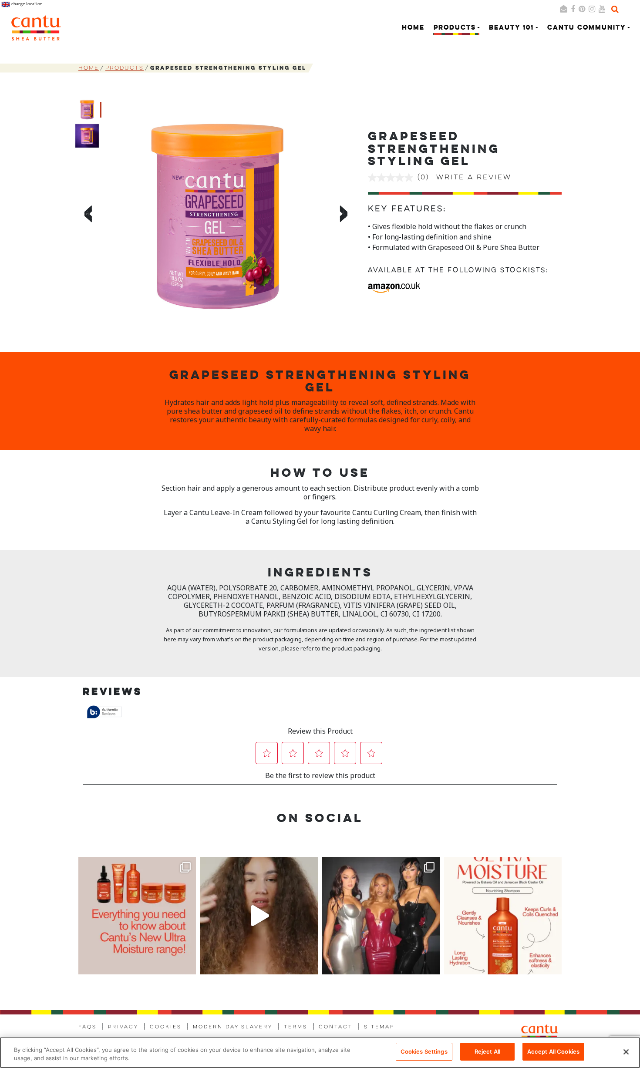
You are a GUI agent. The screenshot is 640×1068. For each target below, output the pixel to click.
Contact (336, 1027)
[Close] (626, 1051)
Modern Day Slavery (233, 1027)
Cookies (166, 1027)
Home (413, 28)
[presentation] (86, 215)
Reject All (487, 1051)
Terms (295, 1027)
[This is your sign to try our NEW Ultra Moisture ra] (259, 915)
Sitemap (379, 1027)
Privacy (123, 1027)
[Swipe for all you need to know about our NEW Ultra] (137, 915)
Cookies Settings (424, 1051)
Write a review (474, 178)
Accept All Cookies (553, 1051)
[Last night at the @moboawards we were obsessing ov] (381, 915)
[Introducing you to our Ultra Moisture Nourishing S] (503, 915)
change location (26, 4)
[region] (320, 1052)
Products (124, 68)
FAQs (87, 1027)
